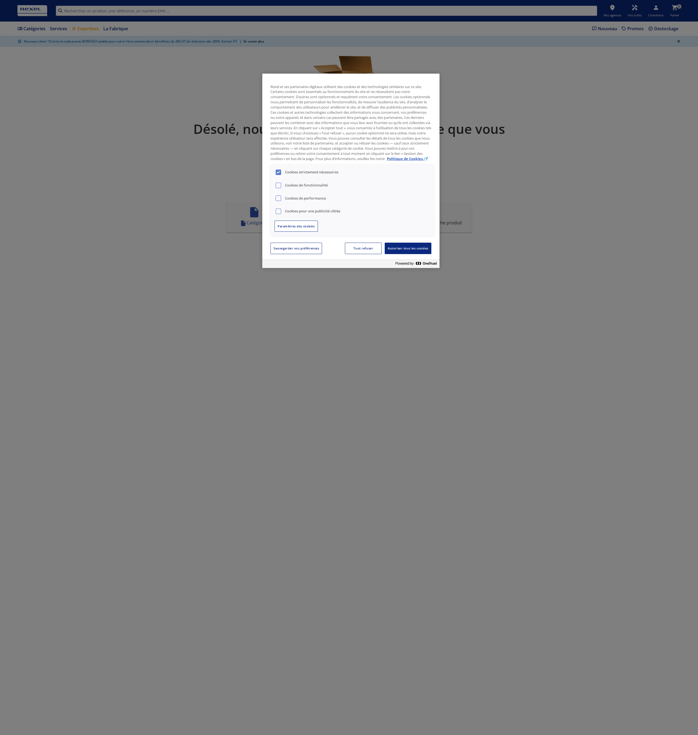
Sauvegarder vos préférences (296, 248)
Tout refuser (363, 248)
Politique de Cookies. (405, 158)
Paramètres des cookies (296, 226)
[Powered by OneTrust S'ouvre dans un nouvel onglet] (416, 264)
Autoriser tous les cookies (408, 248)
